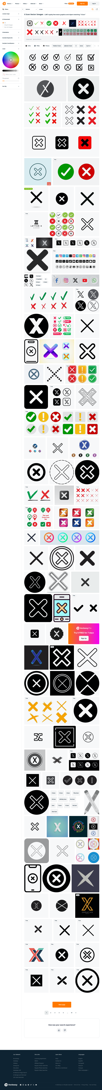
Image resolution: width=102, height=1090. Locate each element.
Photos (17, 3)
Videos (25, 3)
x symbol (39, 279)
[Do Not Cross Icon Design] (87, 850)
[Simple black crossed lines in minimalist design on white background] (87, 657)
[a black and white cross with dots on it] (54, 374)
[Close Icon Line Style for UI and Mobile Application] (88, 930)
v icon (61, 793)
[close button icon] (87, 224)
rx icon (75, 805)
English (80, 1058)
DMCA (36, 1061)
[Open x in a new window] (33, 1084)
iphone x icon (68, 46)
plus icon (76, 793)
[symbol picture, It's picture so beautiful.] (85, 711)
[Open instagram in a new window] (23, 1084)
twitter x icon (57, 46)
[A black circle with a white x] (62, 955)
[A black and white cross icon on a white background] (62, 657)
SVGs (29, 46)
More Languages (83, 1070)
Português (81, 1063)
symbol (88, 46)
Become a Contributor (61, 1068)
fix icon (38, 276)
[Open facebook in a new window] (20, 1084)
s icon (45, 282)
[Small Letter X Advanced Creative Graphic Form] (34, 582)
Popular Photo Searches (41, 1068)
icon (53, 805)
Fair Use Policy (92, 1084)
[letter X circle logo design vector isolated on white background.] (45, 88)
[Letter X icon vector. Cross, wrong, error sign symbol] (80, 115)
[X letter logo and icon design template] (84, 448)
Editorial (33, 3)
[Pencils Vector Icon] (91, 802)
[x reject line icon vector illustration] (87, 397)
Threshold (5, 78)
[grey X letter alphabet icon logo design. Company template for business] (44, 243)
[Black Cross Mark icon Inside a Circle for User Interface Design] (36, 472)
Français (80, 1068)
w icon (38, 285)
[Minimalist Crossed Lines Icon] (62, 980)
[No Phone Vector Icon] (61, 608)
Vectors (9, 3)
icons (81, 46)
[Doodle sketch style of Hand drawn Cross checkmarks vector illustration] (62, 850)
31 (71, 1012)
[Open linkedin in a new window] (25, 1084)
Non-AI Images (8, 27)
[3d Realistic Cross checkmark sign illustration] (64, 495)
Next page (62, 1005)
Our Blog (57, 1065)
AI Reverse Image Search (20, 1072)
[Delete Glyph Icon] (36, 802)
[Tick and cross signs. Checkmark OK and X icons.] (38, 495)
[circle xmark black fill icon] (87, 980)
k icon (53, 793)
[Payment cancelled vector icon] (32, 878)
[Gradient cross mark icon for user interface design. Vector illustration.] (69, 537)
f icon (67, 805)
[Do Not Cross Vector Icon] (62, 683)
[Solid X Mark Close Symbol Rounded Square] (34, 633)
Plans (66, 3)
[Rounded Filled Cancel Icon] (36, 683)
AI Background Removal (19, 1075)
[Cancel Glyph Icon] (64, 737)
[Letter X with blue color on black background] (36, 657)
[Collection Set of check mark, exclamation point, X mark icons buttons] (61, 423)
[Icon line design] (37, 171)
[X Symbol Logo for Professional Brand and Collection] (29, 243)
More (40, 3)
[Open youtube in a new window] (36, 1084)
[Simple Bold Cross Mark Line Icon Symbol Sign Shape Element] (87, 199)
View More (80, 32)
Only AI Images (8, 25)
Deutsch (80, 1065)
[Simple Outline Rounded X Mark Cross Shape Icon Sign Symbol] (87, 351)
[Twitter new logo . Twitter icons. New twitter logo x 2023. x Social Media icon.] (76, 243)
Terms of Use (77, 1084)
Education (16, 1068)
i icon (68, 793)
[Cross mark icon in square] (36, 980)
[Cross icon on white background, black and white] (87, 326)
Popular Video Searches (41, 1070)
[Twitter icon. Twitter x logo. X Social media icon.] (61, 397)
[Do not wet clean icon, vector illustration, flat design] (62, 906)
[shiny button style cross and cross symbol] (76, 517)
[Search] (93, 9)
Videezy (15, 1063)
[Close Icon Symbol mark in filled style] (50, 780)
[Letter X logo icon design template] (36, 224)
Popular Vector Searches (41, 1065)
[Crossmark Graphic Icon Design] (38, 608)
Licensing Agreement (40, 1058)
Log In (94, 3)
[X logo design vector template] (38, 737)
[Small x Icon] (36, 326)
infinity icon (63, 799)
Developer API (17, 1070)
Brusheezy (16, 1058)
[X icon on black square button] (36, 397)
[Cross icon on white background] (57, 448)
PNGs (38, 46)
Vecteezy (15, 1061)
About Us (57, 1063)
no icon (72, 799)
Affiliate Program (39, 1063)
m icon (54, 799)
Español (80, 1061)
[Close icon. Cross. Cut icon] (88, 737)
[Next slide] (96, 46)
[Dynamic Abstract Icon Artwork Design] (33, 374)
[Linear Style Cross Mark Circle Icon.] (62, 472)
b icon (38, 282)
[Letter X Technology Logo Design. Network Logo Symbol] (84, 826)
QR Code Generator (18, 1077)
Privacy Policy (85, 1084)
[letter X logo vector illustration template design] (36, 906)
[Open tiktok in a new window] (31, 1084)
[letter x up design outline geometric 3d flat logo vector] (57, 760)
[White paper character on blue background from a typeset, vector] (57, 826)
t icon (60, 805)
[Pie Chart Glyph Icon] (87, 683)
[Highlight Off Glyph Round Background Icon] (36, 850)
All (5, 23)
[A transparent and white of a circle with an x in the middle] (62, 558)
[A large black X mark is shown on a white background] (36, 558)
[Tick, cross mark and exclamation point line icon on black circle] (79, 780)
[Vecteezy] (4, 3)
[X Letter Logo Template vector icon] (35, 448)
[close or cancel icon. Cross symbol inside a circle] (62, 199)
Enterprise (16, 1065)
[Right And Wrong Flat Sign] (62, 326)
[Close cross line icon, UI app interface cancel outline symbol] (31, 537)
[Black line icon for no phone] (31, 351)
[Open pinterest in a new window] (28, 1084)
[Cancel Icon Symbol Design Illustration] (32, 780)
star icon (54, 811)
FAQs (56, 1058)
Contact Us (58, 1061)
